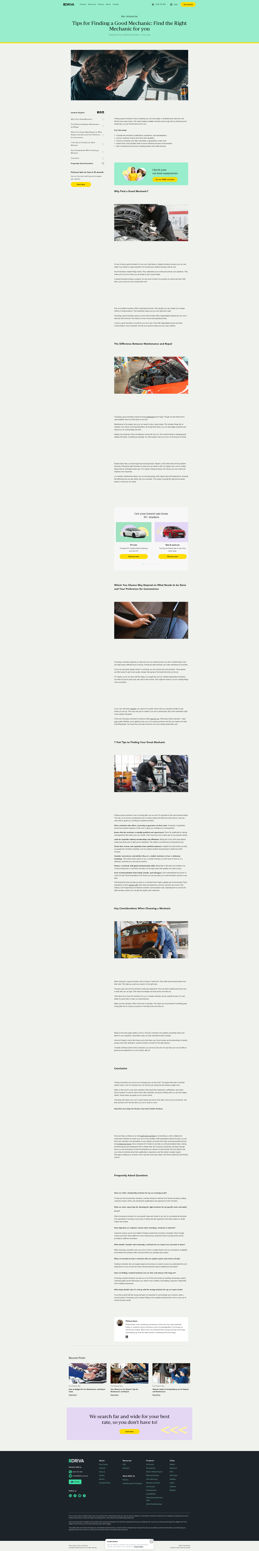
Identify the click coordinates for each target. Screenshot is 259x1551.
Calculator (126, 1468)
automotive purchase (147, 1136)
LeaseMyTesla (151, 1494)
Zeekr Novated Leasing (154, 1504)
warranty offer (133, 885)
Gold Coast (173, 1475)
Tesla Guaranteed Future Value (154, 1499)
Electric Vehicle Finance (154, 1472)
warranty (133, 709)
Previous (119, 534)
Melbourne (173, 1468)
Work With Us (129, 1476)
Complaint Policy (104, 1483)
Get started (188, 4)
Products (102, 1468)
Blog (123, 16)
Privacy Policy (138, 1546)
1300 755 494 (160, 4)
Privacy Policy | (73, 1545)
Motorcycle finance (152, 1475)
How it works (103, 1464)
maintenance (150, 417)
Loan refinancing (151, 1479)
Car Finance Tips (75, 1386)
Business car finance (153, 1483)
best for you (155, 719)
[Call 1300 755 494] (153, 4)
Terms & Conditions (82, 1545)
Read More (73, 1395)
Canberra (173, 1487)
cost (115, 722)
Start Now (81, 184)
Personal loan (150, 1468)
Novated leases (151, 1490)
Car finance (150, 1464)
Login (176, 4)
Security (102, 1479)
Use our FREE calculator (165, 179)
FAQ (124, 1464)
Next (183, 534)
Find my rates (133, 556)
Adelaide (173, 1479)
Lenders (116, 4)
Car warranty (150, 1487)
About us (102, 1472)
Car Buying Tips (132, 16)
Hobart (172, 1483)
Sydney (172, 1464)
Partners (125, 1480)
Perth (171, 1472)
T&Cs (109, 1524)
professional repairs (124, 1144)
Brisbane (173, 1490)
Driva (68, 4)
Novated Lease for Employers (132, 1483)
